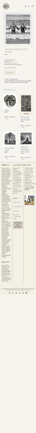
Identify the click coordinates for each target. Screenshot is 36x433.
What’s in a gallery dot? (6, 278)
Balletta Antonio (6, 172)
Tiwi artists (5, 243)
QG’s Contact (29, 187)
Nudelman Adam (5, 222)
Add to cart (10, 72)
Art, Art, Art (5, 265)
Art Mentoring (6, 267)
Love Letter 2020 (9, 149)
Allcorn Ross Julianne (5, 169)
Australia (18, 81)
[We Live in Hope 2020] (26, 104)
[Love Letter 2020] (10, 139)
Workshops (5, 281)
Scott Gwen (5, 232)
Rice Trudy (5, 227)
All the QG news (17, 217)
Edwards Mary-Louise (6, 181)
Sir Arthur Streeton (5, 237)
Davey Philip (5, 180)
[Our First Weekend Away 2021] (26, 138)
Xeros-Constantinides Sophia (6, 255)
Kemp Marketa (6, 201)
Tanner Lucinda (6, 240)
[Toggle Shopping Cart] (25, 6)
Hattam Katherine (5, 194)
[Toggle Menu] (32, 6)
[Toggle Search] (28, 6)
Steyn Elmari (5, 235)
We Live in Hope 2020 (25, 118)
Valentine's (14, 82)
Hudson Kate (5, 198)
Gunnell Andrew (6, 188)
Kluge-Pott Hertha (5, 205)
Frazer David (14, 79)
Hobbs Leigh (5, 196)
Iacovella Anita (6, 199)
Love (25, 81)
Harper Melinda (4, 191)
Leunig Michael (5, 208)
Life (22, 81)
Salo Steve (5, 230)
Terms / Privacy (4, 277)
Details (13, 117)
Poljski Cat (8, 226)
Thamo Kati (5, 241)
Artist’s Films (5, 270)
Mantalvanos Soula (5, 214)
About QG (4, 267)
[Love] (10, 101)
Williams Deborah (6, 251)
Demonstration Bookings (6, 272)
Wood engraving (23, 82)
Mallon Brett (6, 211)
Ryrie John (5, 229)
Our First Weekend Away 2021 (25, 149)
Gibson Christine (4, 186)
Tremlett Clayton (4, 245)
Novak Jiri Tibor (6, 218)
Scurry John (5, 233)
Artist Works (11, 81)
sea (10, 82)
